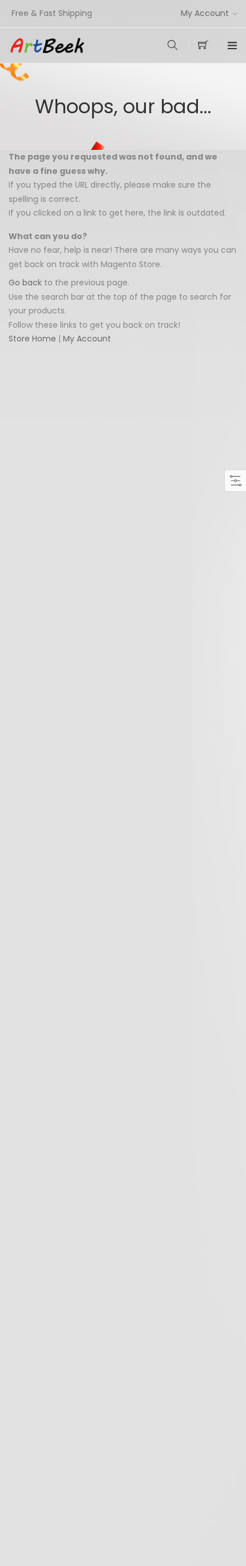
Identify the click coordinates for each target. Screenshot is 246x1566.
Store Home (32, 338)
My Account (205, 13)
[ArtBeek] (66, 45)
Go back (25, 282)
